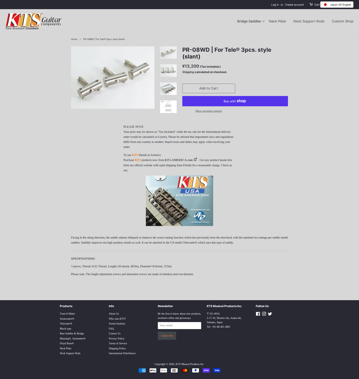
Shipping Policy (117, 348)
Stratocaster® (67, 318)
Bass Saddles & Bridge (72, 333)
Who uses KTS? (117, 318)
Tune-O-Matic (67, 313)
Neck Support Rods (308, 21)
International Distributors (122, 353)
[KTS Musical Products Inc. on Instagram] (264, 314)
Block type (65, 328)
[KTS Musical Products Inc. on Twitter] (270, 314)
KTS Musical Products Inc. (190, 364)
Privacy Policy (116, 338)
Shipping (188, 72)
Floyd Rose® (67, 343)
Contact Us (114, 333)
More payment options (209, 110)
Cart (317, 4)
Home (74, 39)
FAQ (111, 328)
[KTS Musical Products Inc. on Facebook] (258, 314)
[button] (336, 4)
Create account (294, 4)
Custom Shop (342, 21)
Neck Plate (277, 21)
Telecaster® (66, 323)
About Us (114, 313)
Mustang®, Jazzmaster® (73, 338)
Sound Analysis (117, 323)
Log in (275, 4)
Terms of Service (118, 343)
